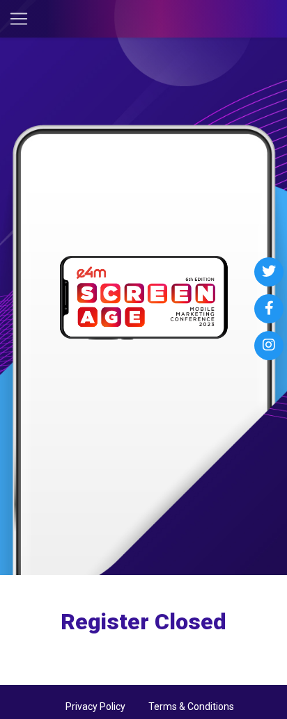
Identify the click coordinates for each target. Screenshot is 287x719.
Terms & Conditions (191, 706)
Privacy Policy (95, 706)
